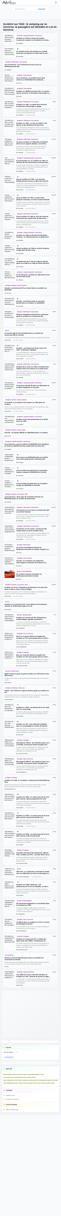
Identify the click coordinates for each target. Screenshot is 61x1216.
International (10, 955)
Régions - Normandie (12, 777)
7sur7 (7, 966)
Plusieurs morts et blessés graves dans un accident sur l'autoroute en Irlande (24, 959)
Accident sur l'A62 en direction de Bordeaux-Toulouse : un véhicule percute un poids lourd (32, 236)
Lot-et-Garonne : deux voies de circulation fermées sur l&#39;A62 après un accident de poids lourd (24, 498)
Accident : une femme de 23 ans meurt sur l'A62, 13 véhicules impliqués (31, 349)
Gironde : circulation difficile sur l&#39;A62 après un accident (26, 433)
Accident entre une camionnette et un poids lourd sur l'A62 (32, 420)
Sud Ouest (8, 293)
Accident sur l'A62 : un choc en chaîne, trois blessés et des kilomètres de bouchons (31, 124)
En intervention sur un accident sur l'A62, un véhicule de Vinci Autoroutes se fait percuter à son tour (32, 162)
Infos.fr (19, 579)
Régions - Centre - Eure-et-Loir (26, 633)
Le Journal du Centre (22, 665)
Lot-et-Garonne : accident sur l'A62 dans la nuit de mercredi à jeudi (33, 276)
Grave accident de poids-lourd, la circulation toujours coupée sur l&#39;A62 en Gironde (31, 471)
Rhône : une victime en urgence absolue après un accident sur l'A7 (27, 691)
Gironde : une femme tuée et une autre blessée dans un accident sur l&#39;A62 (30, 302)
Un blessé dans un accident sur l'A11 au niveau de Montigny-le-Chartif (33, 923)
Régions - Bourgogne (24, 652)
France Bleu (20, 56)
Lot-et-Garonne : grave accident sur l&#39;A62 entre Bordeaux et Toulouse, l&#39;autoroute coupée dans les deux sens (27, 445)
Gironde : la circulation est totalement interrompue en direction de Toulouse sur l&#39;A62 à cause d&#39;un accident (31, 562)
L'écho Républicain (22, 647)
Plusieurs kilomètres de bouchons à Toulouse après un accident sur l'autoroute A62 (32, 315)
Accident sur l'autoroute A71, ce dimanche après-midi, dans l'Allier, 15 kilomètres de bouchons (31, 941)
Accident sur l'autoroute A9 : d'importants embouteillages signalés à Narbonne (31, 618)
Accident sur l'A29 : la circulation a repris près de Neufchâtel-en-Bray (27, 781)
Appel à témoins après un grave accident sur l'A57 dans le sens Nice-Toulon (27, 675)
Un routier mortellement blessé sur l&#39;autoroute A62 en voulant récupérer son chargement (32, 549)
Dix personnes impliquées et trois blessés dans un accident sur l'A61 (32, 904)
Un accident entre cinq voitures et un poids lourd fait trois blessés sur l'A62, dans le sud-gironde (32, 53)
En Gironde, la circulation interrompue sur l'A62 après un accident (25, 403)
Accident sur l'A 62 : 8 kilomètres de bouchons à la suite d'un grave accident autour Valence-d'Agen (26, 588)
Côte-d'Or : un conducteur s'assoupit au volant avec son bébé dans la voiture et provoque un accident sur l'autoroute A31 (32, 873)
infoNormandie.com (10, 789)
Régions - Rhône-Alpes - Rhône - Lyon (16, 688)
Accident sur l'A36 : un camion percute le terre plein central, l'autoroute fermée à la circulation (32, 817)
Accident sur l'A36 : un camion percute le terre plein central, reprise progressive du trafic (32, 798)
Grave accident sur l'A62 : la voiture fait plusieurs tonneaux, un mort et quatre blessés (32, 198)
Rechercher (42, 9)
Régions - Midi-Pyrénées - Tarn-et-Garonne (17, 62)
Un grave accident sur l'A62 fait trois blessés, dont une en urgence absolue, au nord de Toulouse (32, 143)
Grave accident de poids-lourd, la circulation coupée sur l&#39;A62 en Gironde (31, 484)
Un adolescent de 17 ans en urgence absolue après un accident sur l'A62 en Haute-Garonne (32, 262)
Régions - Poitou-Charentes (25, 75)
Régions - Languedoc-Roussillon (26, 972)
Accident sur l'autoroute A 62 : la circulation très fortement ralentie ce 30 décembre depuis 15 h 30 (26, 605)
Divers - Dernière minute (13, 671)
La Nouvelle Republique (23, 876)
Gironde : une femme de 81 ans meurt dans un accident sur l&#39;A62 (26, 289)
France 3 (20, 83)
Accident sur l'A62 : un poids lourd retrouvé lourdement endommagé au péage (31, 105)
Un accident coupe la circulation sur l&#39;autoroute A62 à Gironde (29, 575)
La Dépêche (20, 43)
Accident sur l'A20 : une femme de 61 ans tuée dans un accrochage (32, 708)
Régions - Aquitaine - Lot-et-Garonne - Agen (17, 494)
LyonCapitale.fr (9, 699)
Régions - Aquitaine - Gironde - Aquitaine (16, 285)
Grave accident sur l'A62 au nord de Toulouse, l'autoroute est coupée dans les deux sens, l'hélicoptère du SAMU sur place (32, 218)
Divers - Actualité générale (25, 571)
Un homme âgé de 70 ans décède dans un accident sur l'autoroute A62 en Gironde (24, 334)
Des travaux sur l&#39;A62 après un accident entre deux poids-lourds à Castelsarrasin (32, 458)
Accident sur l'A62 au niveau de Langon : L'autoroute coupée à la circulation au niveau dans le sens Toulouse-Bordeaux (32, 40)
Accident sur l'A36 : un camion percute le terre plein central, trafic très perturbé (32, 835)
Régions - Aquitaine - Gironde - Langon (16, 430)
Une (8, 330)
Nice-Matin (8, 682)
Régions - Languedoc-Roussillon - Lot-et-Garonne (30, 35)
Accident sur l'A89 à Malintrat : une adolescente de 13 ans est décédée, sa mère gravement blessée (32, 886)
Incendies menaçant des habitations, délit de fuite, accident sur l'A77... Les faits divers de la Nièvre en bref (32, 854)
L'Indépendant (21, 628)
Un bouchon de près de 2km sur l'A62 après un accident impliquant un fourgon (32, 386)
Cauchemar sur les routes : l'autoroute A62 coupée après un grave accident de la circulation (31, 530)
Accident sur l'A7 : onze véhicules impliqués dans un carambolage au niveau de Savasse (31, 725)
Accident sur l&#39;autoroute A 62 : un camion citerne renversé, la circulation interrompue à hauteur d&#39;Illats (32, 93)
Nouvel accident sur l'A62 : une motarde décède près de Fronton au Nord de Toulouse (32, 180)
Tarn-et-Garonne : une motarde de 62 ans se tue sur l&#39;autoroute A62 (23, 65)
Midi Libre (20, 985)
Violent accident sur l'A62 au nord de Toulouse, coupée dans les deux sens (32, 249)
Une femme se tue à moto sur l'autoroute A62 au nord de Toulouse (32, 511)
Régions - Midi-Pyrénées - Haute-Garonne (28, 139)
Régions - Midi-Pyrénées (24, 544)
